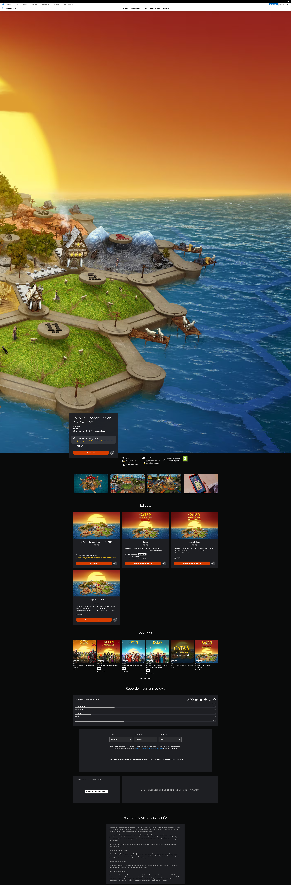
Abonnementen (155, 8)
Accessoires (45, 4)
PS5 (17, 4)
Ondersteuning (68, 4)
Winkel (9, 4)
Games (25, 4)
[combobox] (121, 739)
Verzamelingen (135, 8)
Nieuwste (125, 8)
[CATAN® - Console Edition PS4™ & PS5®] (91, 484)
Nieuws (56, 4)
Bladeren (166, 8)
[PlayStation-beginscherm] (3, 4)
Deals (145, 8)
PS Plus (34, 4)
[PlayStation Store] (9, 8)
